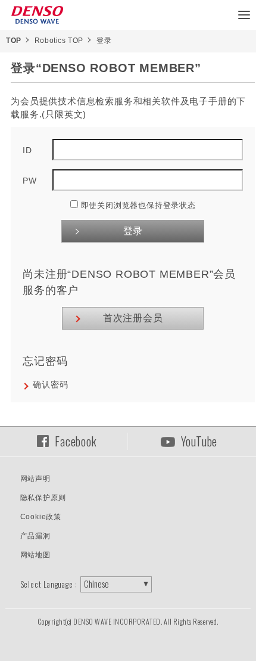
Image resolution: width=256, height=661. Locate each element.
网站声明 (35, 478)
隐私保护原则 (43, 498)
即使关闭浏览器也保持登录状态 (138, 205)
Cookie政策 (40, 517)
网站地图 (35, 555)
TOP (13, 40)
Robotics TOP (59, 40)
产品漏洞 (35, 536)
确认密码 (50, 384)
